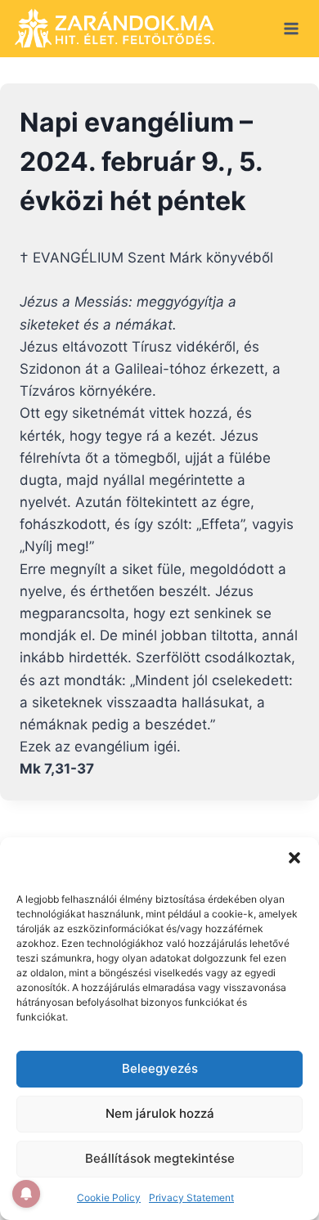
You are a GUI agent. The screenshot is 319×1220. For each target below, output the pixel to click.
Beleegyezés (160, 1068)
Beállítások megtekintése (160, 1158)
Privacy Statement (191, 1197)
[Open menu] (291, 28)
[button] (294, 858)
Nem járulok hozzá (160, 1113)
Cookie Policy (109, 1197)
